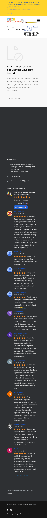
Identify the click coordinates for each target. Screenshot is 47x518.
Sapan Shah (18, 392)
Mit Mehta (17, 252)
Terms (22, 514)
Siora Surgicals (19, 360)
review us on (19, 207)
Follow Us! (11, 494)
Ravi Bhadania (19, 449)
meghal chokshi (20, 424)
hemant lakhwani (20, 292)
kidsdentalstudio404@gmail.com (22, 9)
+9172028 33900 (15, 7)
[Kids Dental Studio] (22, 20)
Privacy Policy (12, 514)
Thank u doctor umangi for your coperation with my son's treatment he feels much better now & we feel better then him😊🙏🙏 (26, 302)
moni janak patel (20, 268)
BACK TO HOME (15, 99)
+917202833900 (15, 176)
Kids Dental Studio (20, 504)
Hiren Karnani (19, 212)
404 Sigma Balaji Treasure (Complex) (31, 31)
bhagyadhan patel (20, 333)
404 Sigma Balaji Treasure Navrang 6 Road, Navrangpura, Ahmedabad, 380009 (23, 3)
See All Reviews (22, 475)
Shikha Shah (18, 311)
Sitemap (31, 514)
